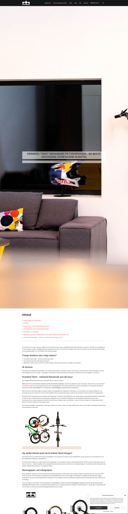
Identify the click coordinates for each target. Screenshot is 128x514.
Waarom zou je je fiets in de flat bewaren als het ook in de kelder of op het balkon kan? (46, 334)
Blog (75, 3)
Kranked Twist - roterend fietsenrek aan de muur (36, 326)
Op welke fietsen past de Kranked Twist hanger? (36, 329)
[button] (125, 495)
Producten (48, 3)
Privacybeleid (106, 511)
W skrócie (26, 323)
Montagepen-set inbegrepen (31, 331)
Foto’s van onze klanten (60, 3)
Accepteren (98, 507)
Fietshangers (70, 161)
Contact (111, 511)
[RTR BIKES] (26, 3)
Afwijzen (117, 507)
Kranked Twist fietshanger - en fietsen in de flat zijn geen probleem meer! (43, 337)
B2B (80, 3)
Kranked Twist (27, 383)
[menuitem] (48, 3)
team (70, 3)
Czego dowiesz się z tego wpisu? (32, 320)
